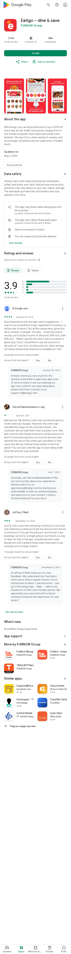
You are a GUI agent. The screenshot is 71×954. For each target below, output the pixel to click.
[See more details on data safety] (16, 243)
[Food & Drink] (14, 165)
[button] (36, 42)
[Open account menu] (65, 5)
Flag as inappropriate (20, 726)
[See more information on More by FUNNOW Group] (65, 644)
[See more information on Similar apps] (65, 678)
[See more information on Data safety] (65, 174)
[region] (35, 40)
